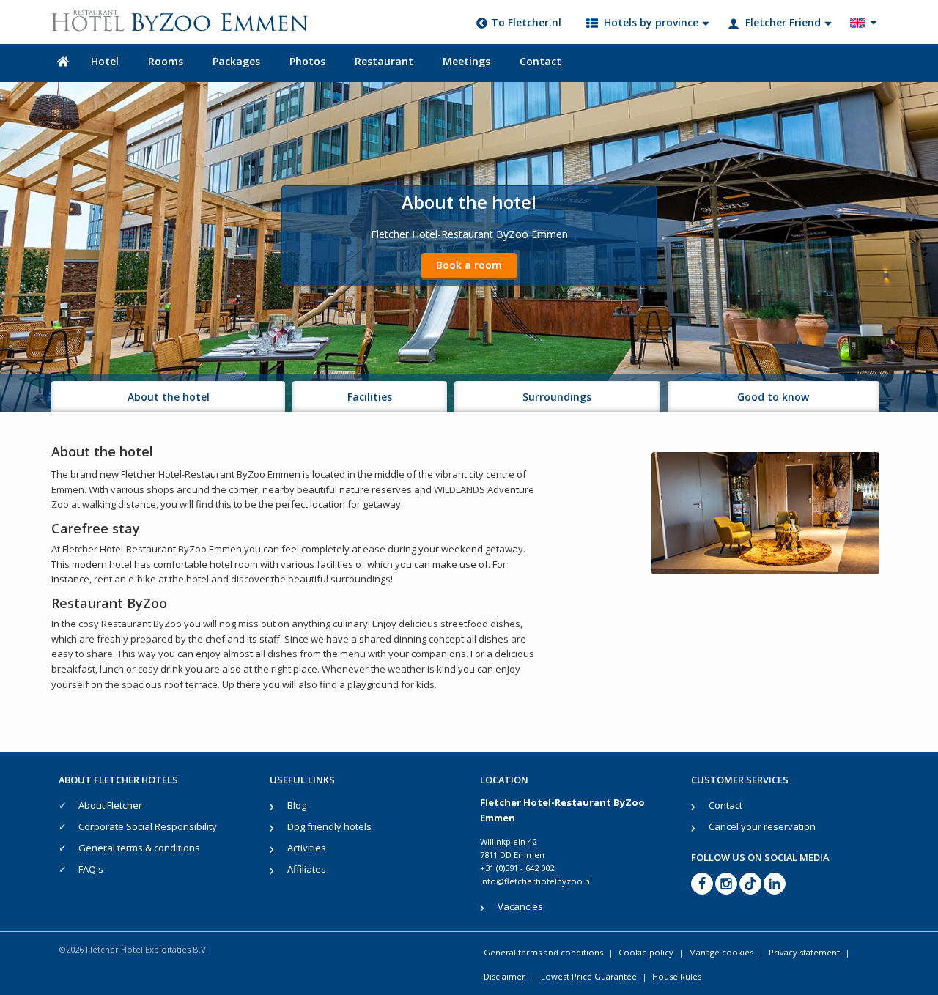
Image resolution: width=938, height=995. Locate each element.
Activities (306, 847)
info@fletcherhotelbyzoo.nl (536, 881)
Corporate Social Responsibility (147, 826)
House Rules (676, 976)
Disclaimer (504, 976)
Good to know (773, 397)
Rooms (165, 61)
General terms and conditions (543, 952)
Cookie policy (645, 952)
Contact (540, 61)
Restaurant (384, 61)
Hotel (105, 61)
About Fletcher (110, 805)
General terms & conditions (139, 847)
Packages (236, 61)
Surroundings (556, 397)
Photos (307, 61)
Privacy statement (804, 952)
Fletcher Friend (783, 22)
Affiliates (306, 869)
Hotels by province (651, 22)
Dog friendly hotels (329, 826)
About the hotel (169, 397)
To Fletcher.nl (526, 22)
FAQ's (90, 869)
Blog (296, 805)
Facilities (369, 397)
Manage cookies (721, 952)
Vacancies (520, 906)
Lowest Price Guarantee (589, 976)
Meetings (466, 61)
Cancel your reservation (762, 826)
